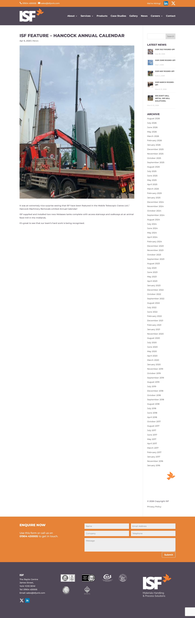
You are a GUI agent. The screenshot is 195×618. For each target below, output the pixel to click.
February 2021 (154, 325)
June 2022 (152, 312)
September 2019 (155, 377)
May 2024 (152, 232)
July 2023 (151, 268)
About (71, 16)
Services (86, 16)
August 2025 (153, 167)
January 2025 (153, 197)
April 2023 (152, 281)
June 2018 (152, 413)
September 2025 (155, 162)
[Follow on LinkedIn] (27, 600)
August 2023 (153, 263)
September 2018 (155, 399)
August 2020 (153, 338)
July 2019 (151, 386)
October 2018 (154, 395)
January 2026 (154, 145)
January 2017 (153, 456)
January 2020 (154, 364)
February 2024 (154, 241)
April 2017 (152, 443)
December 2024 (155, 202)
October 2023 (154, 254)
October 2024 (154, 210)
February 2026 (154, 140)
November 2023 (155, 250)
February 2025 (154, 193)
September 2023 (155, 259)
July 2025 (151, 171)
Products (102, 16)
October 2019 (154, 373)
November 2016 (155, 461)
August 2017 (153, 426)
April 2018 (152, 417)
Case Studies (118, 16)
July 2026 (152, 123)
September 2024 (155, 215)
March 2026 (153, 136)
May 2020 (152, 351)
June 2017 (152, 434)
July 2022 (151, 307)
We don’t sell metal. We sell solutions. (162, 98)
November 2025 (155, 153)
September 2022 (155, 298)
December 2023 (155, 246)
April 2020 (152, 355)
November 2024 (155, 206)
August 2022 (153, 303)
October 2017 (154, 421)
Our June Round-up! (165, 60)
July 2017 (151, 430)
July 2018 (151, 408)
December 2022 (155, 290)
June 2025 (152, 175)
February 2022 (154, 316)
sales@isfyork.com (49, 3)
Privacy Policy (154, 506)
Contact (170, 16)
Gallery (133, 16)
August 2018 (153, 404)
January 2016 (153, 465)
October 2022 (154, 294)
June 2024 (152, 228)
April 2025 (152, 184)
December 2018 (155, 391)
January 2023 (153, 285)
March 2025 (153, 189)
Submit (168, 554)
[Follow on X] (22, 600)
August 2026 (153, 118)
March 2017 (152, 448)
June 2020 (152, 347)
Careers (155, 16)
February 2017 (154, 452)
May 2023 (152, 276)
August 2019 (153, 382)
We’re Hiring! (154, 3)
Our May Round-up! (164, 71)
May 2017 (151, 439)
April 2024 (152, 237)
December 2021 (155, 320)
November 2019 (155, 369)
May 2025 (152, 180)
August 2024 (153, 219)
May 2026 (152, 131)
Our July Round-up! (165, 49)
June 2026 (152, 127)
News (144, 16)
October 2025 (154, 158)
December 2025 (155, 149)
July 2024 (152, 224)
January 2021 (153, 329)
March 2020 (153, 360)
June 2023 (152, 272)
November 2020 (155, 334)
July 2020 (152, 342)
